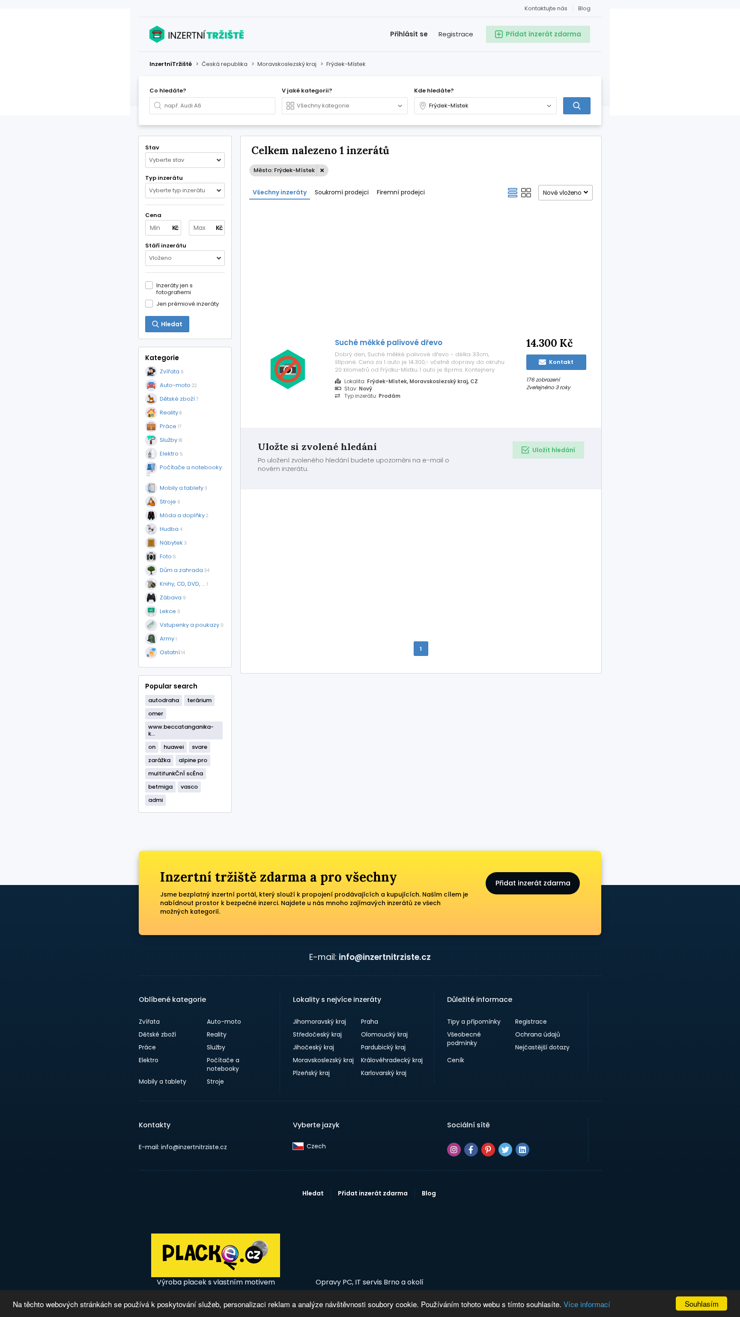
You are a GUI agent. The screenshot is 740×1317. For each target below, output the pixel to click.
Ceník (455, 1060)
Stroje (215, 1081)
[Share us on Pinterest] (488, 1149)
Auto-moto (224, 1021)
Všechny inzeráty (280, 192)
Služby (216, 1047)
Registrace (456, 34)
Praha (369, 1021)
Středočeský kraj (317, 1034)
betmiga (160, 787)
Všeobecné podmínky (464, 1038)
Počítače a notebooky (223, 1064)
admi (155, 800)
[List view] (512, 192)
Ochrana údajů (537, 1034)
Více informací (587, 1304)
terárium (199, 700)
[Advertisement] (421, 268)
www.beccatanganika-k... (181, 730)
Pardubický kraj (383, 1047)
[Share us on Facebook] (471, 1149)
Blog (584, 8)
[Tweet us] (505, 1149)
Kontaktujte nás (546, 8)
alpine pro (193, 760)
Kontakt (560, 362)
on (151, 747)
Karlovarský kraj (383, 1073)
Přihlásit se (409, 34)
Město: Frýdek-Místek (284, 170)
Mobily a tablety (162, 1081)
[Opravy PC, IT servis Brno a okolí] (370, 1255)
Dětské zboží (157, 1034)
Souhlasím (702, 1303)
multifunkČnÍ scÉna (175, 773)
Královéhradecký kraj (392, 1060)
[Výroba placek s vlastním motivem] (215, 1275)
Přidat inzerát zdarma (532, 883)
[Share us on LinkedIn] (522, 1149)
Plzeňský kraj (311, 1073)
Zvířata (149, 1021)
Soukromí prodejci (342, 192)
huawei (174, 747)
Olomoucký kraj (384, 1034)
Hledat (313, 1193)
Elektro (148, 1060)
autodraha (163, 700)
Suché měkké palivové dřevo (388, 342)
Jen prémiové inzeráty (187, 303)
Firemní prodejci (401, 192)
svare (199, 747)
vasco (189, 787)
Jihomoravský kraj (319, 1021)
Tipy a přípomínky (474, 1021)
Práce (147, 1047)
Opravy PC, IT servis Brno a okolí (370, 1282)
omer (155, 713)
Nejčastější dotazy (542, 1047)
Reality (217, 1034)
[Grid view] (526, 192)
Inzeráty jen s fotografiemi (174, 288)
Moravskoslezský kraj (323, 1060)
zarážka (159, 760)
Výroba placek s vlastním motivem (216, 1282)
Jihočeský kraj (313, 1047)
